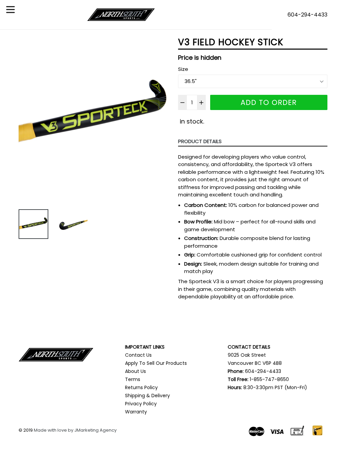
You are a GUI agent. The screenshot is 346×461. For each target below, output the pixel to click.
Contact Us (138, 355)
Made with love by (54, 430)
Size (183, 69)
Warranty (136, 411)
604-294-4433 (307, 15)
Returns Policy (141, 387)
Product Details (200, 141)
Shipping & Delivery (147, 395)
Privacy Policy (141, 403)
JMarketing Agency (95, 430)
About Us (135, 371)
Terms (132, 379)
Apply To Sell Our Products (156, 363)
